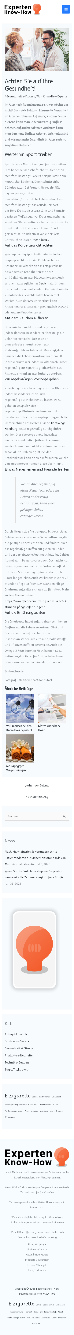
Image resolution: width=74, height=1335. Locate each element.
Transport (60, 1111)
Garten (35, 1097)
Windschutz (10, 1117)
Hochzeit (23, 1104)
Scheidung (44, 1111)
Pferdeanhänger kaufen (14, 1111)
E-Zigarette (17, 1095)
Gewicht (44, 283)
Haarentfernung (11, 1104)
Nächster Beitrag (37, 796)
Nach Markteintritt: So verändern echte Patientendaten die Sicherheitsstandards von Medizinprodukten (35, 858)
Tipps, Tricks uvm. (16, 1069)
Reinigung (34, 1111)
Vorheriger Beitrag (37, 785)
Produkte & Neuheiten (20, 1055)
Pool (26, 1111)
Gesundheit (56, 1097)
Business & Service (17, 1041)
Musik (55, 1104)
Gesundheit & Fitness (20, 96)
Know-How (32, 1104)
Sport (52, 1111)
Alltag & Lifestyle (16, 1034)
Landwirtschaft (45, 1104)
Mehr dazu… (41, 240)
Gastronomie (44, 1097)
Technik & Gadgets (17, 1062)
